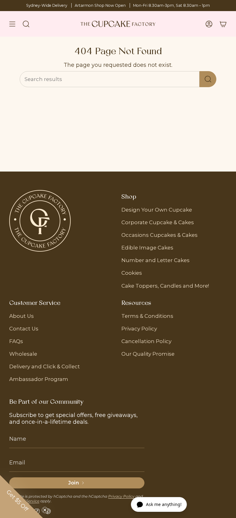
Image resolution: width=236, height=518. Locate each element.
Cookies (131, 273)
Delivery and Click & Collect (44, 366)
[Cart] (223, 23)
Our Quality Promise (148, 354)
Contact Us (23, 329)
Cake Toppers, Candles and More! (165, 286)
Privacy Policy (139, 329)
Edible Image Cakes (147, 248)
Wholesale (23, 354)
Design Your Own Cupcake (156, 210)
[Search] (207, 79)
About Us (21, 316)
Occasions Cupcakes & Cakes (159, 235)
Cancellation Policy (146, 341)
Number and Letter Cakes (155, 260)
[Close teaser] (45, 510)
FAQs (16, 341)
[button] (21, 496)
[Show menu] (12, 23)
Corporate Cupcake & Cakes (157, 222)
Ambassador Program (38, 379)
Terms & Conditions (147, 316)
